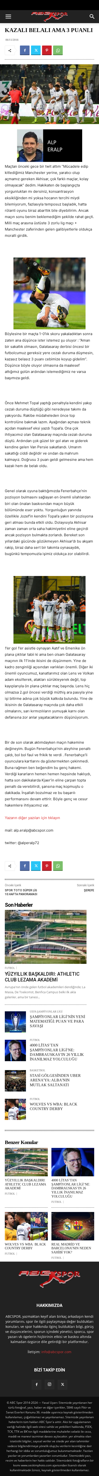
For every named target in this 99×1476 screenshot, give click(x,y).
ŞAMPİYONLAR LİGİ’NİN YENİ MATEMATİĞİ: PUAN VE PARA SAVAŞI (57, 1021)
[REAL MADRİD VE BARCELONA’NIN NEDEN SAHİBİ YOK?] (72, 1226)
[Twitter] (36, 50)
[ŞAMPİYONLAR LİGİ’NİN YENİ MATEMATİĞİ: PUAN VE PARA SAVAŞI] (15, 1022)
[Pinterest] (47, 50)
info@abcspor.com (56, 1352)
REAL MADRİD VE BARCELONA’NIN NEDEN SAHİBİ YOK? (71, 1248)
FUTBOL (10, 967)
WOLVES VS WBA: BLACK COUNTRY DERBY (25, 1246)
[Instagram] (49, 1384)
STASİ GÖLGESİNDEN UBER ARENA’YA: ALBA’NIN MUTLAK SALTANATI (55, 1080)
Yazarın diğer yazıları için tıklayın (32, 817)
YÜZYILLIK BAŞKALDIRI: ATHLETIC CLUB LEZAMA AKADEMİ (42, 977)
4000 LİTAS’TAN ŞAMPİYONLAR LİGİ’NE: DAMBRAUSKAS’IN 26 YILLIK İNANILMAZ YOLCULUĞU (70, 1188)
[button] (8, 16)
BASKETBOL (37, 1070)
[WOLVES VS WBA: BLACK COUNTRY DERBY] (15, 1109)
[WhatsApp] (58, 50)
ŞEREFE (89, 890)
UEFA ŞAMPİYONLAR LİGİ (46, 1011)
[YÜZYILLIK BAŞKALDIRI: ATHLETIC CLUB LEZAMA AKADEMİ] (46, 937)
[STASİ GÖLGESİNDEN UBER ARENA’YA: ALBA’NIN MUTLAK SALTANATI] (15, 1080)
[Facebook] (25, 50)
